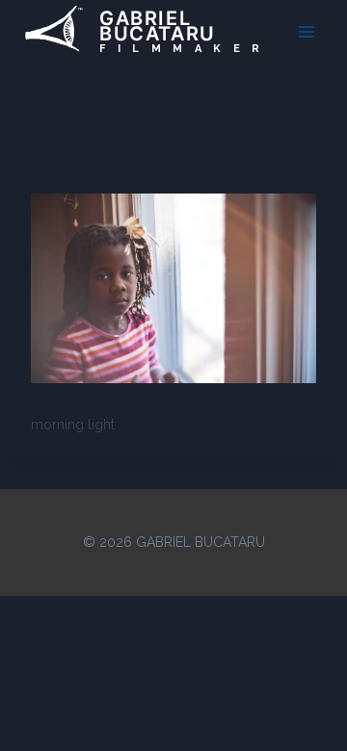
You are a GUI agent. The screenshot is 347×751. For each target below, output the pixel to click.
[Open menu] (306, 31)
